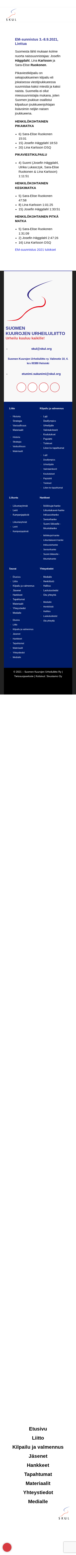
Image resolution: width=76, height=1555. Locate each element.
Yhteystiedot (19, 608)
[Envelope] (7, 1547)
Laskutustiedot (50, 590)
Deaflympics (49, 421)
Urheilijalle (48, 425)
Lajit (45, 416)
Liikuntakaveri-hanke (53, 510)
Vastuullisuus (19, 425)
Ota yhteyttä (49, 595)
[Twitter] (43, 387)
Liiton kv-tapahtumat (53, 448)
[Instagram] (32, 387)
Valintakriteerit (50, 430)
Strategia (17, 421)
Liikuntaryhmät (20, 506)
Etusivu (17, 577)
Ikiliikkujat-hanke (51, 506)
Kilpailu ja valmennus (23, 585)
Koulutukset (49, 434)
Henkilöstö (48, 581)
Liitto (15, 581)
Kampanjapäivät (21, 514)
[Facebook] (21, 387)
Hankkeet (17, 595)
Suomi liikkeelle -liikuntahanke (51, 556)
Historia (17, 416)
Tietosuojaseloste (24, 676)
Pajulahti (47, 439)
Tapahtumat (19, 599)
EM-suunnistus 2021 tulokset (35, 249)
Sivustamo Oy (54, 676)
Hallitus (47, 585)
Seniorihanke (50, 519)
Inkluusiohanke (51, 514)
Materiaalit (18, 430)
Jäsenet (17, 590)
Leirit (15, 510)
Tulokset (47, 443)
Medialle (17, 613)
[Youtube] (55, 387)
